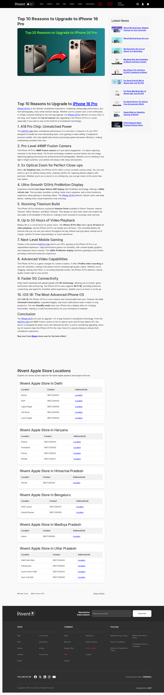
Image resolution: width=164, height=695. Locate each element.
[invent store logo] (24, 4)
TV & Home (43, 636)
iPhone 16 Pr (27, 319)
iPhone (49, 4)
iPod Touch (43, 642)
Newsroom (89, 636)
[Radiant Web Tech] (143, 688)
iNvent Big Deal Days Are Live (136, 38)
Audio (80, 4)
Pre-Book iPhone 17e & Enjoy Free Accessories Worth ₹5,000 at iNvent (136, 104)
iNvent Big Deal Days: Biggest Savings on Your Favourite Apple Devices (136, 30)
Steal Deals (100, 4)
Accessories (90, 4)
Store (41, 4)
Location (78, 395)
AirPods (20, 654)
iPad (57, 4)
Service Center (110, 4)
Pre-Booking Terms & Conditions (140, 645)
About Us (67, 642)
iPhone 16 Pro (85, 103)
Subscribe (142, 613)
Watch (72, 4)
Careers (67, 661)
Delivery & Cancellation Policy (119, 649)
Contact (88, 654)
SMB (65, 654)
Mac (64, 4)
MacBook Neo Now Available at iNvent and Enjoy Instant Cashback (136, 61)
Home (66, 636)
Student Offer (69, 648)
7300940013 (147, 677)
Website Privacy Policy (119, 636)
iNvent (34, 336)
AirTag (41, 648)
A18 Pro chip (27, 131)
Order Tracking (121, 4)
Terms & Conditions (118, 642)
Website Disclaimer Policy (139, 637)
